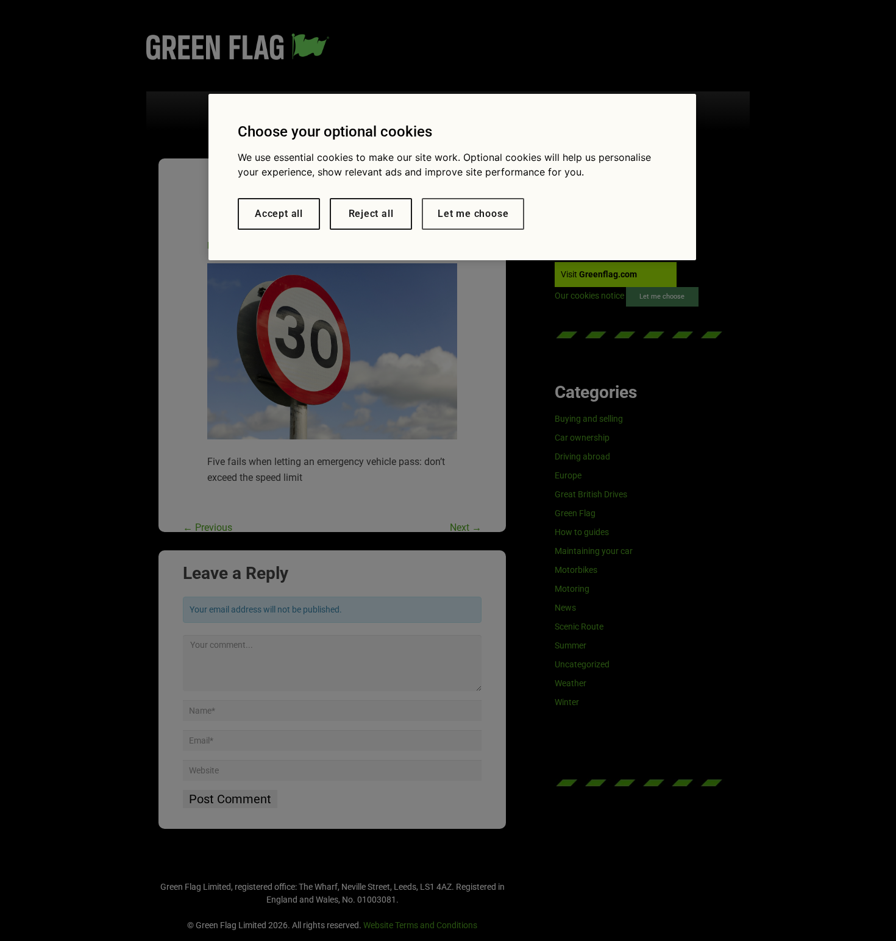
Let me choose (473, 213)
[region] (452, 177)
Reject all (371, 213)
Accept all (279, 213)
